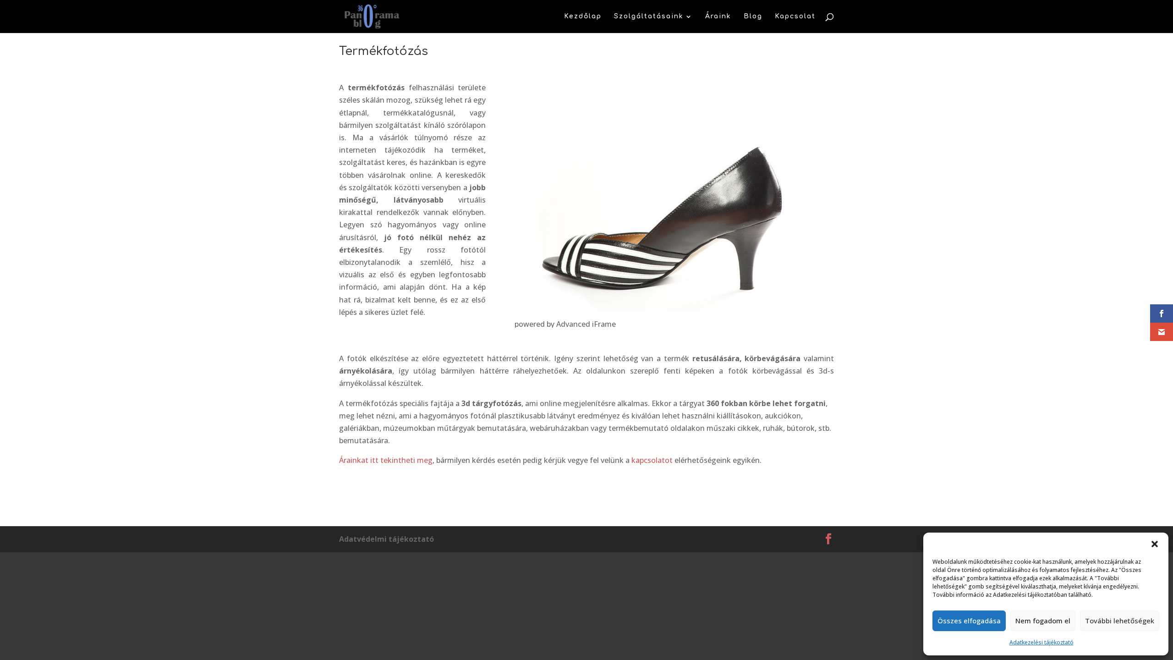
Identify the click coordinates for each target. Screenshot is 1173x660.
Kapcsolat (795, 16)
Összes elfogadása (969, 620)
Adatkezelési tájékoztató (1041, 642)
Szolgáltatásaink (649, 16)
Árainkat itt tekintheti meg (386, 460)
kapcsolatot (652, 460)
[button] (1154, 544)
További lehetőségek (1119, 620)
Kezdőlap (583, 16)
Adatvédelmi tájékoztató (386, 539)
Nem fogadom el (1042, 620)
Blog (753, 16)
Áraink (718, 16)
